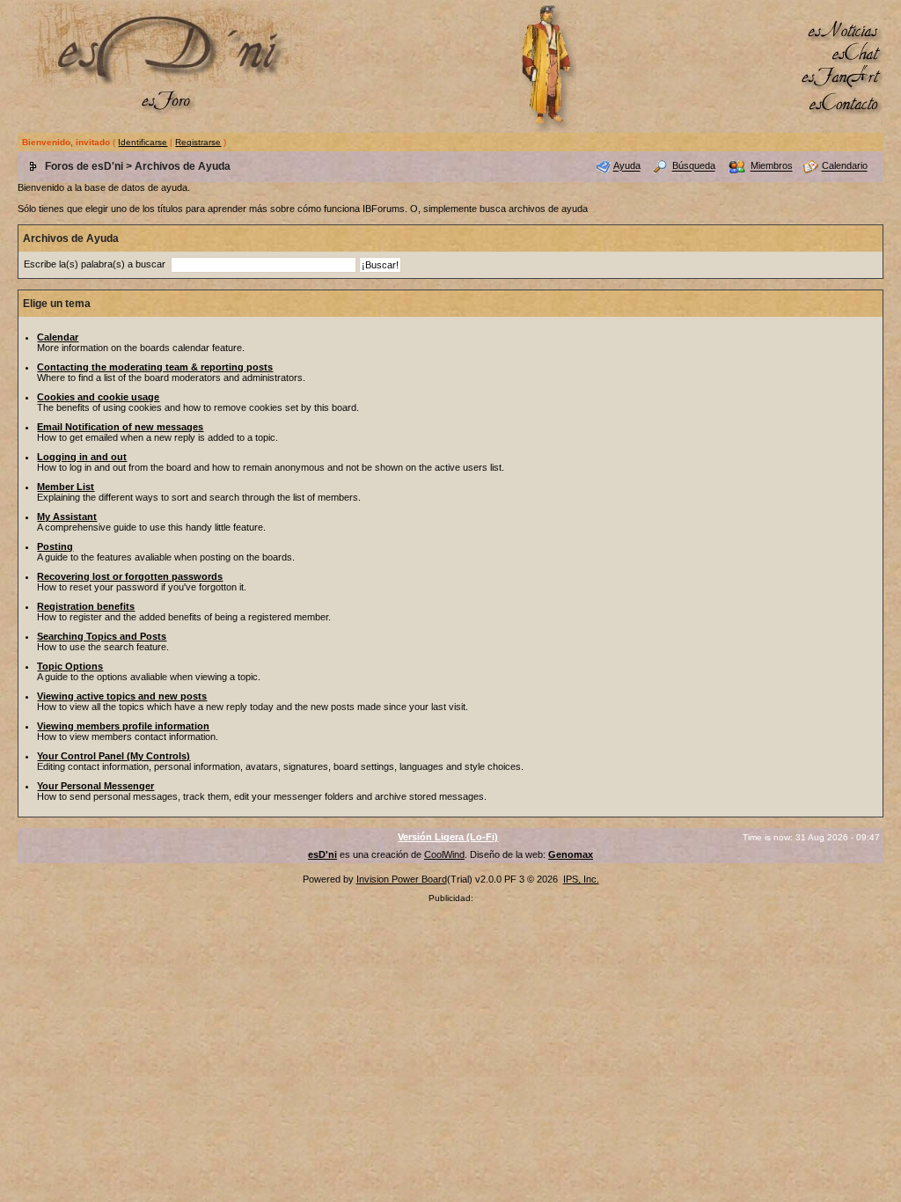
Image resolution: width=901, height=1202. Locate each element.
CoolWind (444, 854)
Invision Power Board (401, 879)
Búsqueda (693, 166)
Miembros (772, 166)
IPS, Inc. (581, 879)
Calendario (845, 166)
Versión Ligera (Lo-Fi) (448, 837)
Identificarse (142, 142)
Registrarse (198, 142)
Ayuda (627, 166)
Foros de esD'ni (84, 166)
